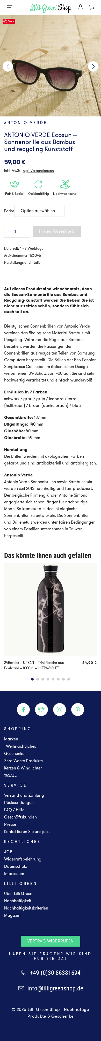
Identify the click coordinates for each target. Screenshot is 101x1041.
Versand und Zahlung (24, 795)
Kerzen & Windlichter (23, 768)
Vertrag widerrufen (50, 941)
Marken (11, 739)
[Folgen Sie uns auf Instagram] (59, 709)
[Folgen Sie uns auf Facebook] (23, 709)
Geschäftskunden (20, 817)
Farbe (9, 211)
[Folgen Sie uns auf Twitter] (41, 709)
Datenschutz (15, 866)
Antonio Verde (25, 122)
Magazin (12, 915)
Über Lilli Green (18, 894)
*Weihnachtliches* (21, 746)
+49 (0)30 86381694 (55, 972)
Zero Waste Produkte (23, 761)
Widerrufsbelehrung (22, 859)
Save (11, 21)
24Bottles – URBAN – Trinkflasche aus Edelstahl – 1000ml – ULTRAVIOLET (34, 665)
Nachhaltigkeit (17, 901)
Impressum (14, 874)
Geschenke (14, 754)
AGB (8, 852)
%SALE (10, 775)
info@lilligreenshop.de (55, 988)
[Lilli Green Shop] (50, 8)
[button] (8, 66)
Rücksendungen (19, 803)
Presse (10, 824)
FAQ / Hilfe (14, 810)
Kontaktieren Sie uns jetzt (27, 832)
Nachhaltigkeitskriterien (26, 908)
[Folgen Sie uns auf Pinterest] (77, 709)
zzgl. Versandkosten (38, 170)
